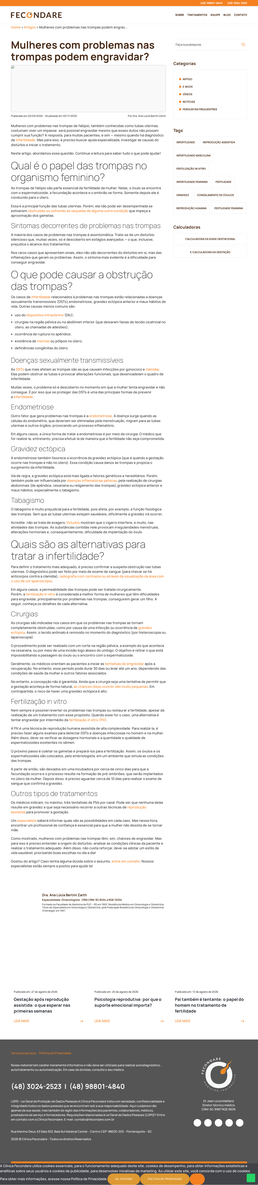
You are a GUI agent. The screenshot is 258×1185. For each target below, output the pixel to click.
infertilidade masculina (193, 155)
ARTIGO (187, 79)
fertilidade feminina (228, 208)
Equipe (215, 15)
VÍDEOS (187, 94)
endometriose (100, 416)
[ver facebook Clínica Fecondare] (19, 3)
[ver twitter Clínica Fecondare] (39, 3)
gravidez (182, 195)
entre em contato (126, 861)
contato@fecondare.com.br (94, 1119)
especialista (26, 820)
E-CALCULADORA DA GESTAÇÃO (210, 252)
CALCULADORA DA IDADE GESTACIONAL (210, 239)
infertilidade (25, 140)
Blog (227, 15)
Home (16, 27)
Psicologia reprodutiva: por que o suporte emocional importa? (127, 1002)
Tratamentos (197, 15)
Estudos (73, 522)
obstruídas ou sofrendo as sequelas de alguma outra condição (78, 210)
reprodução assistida (219, 142)
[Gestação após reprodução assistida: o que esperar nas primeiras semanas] (48, 961)
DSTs (20, 369)
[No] (197, 1179)
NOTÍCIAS (189, 101)
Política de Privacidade (55, 1053)
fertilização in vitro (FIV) (88, 720)
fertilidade (223, 182)
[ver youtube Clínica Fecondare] (26, 3)
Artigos (30, 27)
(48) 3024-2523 (237, 3)
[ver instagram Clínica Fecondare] (12, 3)
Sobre (179, 15)
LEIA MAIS (21, 1021)
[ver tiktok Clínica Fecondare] (32, 3)
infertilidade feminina (192, 182)
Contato (240, 15)
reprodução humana (191, 208)
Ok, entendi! (124, 1178)
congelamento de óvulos (215, 195)
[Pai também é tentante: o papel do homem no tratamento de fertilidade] (209, 961)
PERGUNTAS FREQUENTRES (200, 109)
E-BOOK (188, 86)
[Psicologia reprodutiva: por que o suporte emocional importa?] (129, 961)
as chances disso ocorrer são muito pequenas (111, 686)
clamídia (152, 369)
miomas (43, 341)
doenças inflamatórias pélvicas (92, 480)
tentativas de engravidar (124, 663)
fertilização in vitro (40, 594)
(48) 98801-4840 (211, 3)
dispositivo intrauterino (45, 315)
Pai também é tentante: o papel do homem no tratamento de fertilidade (209, 1005)
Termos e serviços (23, 1053)
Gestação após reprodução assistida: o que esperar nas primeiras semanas (42, 1005)
